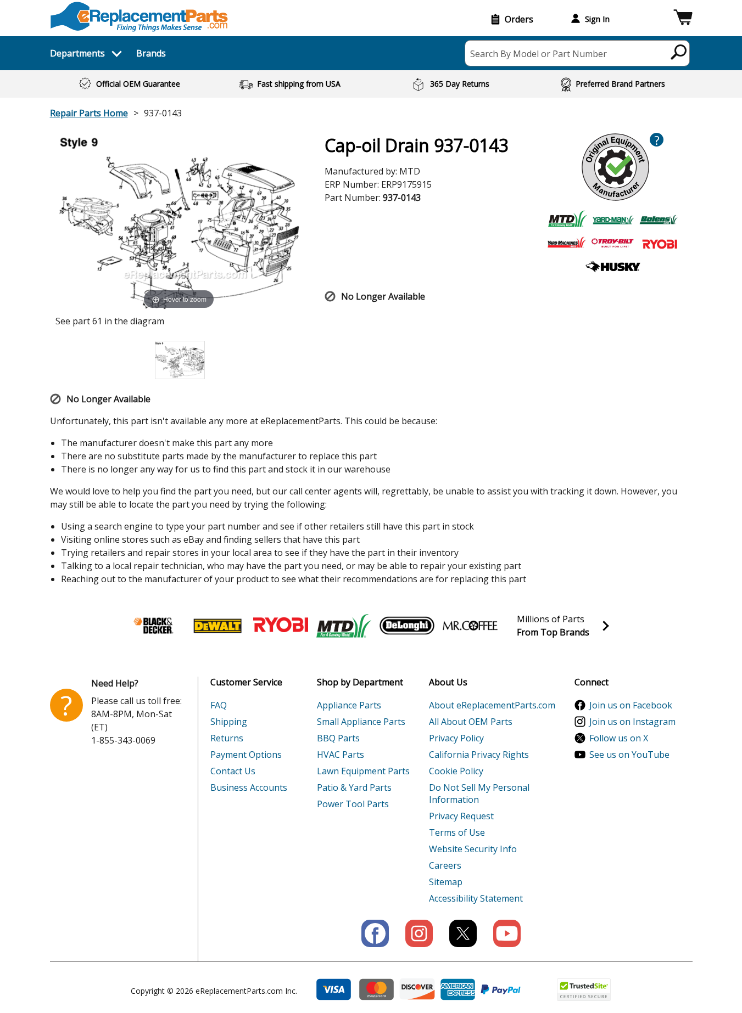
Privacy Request (461, 816)
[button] (683, 19)
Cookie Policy (456, 771)
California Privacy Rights (479, 755)
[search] (679, 51)
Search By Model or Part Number (538, 54)
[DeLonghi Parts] (407, 625)
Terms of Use (457, 832)
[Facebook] (375, 933)
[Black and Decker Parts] (154, 625)
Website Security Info (473, 849)
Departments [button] (77, 53)
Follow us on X (618, 738)
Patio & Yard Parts (354, 787)
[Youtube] (507, 933)
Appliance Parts (349, 705)
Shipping (228, 722)
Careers (445, 865)
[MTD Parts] (343, 625)
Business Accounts (248, 787)
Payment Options (246, 755)
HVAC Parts (340, 755)
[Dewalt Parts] (217, 625)
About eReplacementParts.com (492, 705)
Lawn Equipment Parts (363, 771)
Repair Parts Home (89, 113)
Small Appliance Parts (361, 722)
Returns (226, 738)
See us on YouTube (629, 755)
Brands (151, 53)
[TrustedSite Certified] (583, 989)
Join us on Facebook (630, 705)
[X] (463, 933)
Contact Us (232, 771)
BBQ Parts (338, 738)
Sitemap (445, 882)
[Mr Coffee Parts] (470, 625)
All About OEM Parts (470, 722)
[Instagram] (419, 933)
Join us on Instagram (632, 722)
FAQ (218, 705)
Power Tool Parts (353, 804)
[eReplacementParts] (139, 17)
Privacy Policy (456, 738)
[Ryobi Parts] (280, 625)
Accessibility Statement (476, 898)
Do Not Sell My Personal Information (479, 793)
